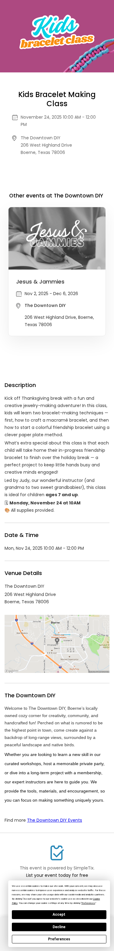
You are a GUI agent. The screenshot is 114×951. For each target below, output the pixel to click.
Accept (59, 914)
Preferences (59, 939)
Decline (59, 927)
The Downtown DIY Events (54, 820)
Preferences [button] (88, 903)
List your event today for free (57, 875)
